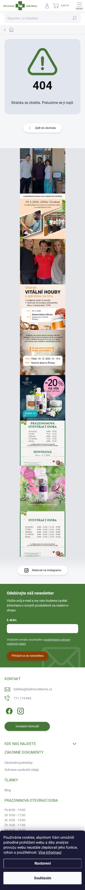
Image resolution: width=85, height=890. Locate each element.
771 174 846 (22, 698)
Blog (8, 790)
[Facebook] (8, 710)
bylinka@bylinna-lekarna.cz (33, 689)
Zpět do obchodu (45, 128)
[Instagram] (20, 710)
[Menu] (79, 5)
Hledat (74, 18)
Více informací (49, 852)
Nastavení (42, 863)
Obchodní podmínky (19, 763)
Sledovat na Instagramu (46, 570)
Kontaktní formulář (27, 726)
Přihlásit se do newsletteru (28, 655)
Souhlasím (42, 878)
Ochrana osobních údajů (22, 770)
